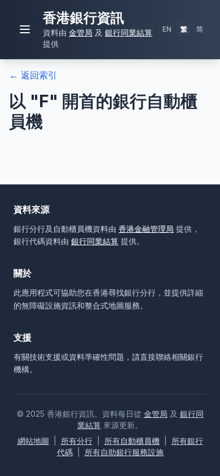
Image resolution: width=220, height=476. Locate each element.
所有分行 (77, 441)
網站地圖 (33, 441)
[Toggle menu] (25, 29)
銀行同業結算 (128, 32)
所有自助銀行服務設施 (124, 452)
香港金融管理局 (146, 228)
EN (166, 29)
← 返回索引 (33, 75)
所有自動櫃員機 (132, 441)
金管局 (81, 32)
